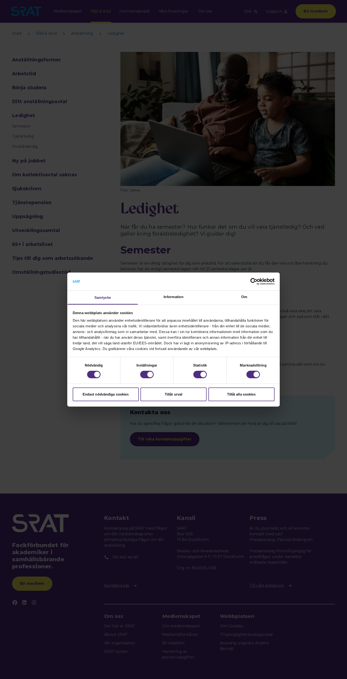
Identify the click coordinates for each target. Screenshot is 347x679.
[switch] (147, 374)
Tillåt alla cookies (241, 394)
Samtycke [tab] (102, 297)
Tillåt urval (173, 394)
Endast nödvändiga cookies (106, 394)
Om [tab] (244, 297)
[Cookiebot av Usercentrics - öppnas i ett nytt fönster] (254, 281)
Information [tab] (173, 297)
